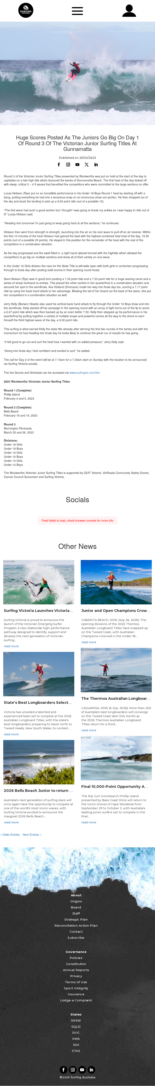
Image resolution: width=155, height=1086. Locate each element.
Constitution (76, 964)
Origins (76, 901)
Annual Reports (76, 970)
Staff (76, 913)
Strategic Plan (76, 919)
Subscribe (76, 938)
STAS (76, 1051)
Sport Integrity (76, 988)
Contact (76, 931)
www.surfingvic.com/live (85, 372)
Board (76, 907)
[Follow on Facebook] (59, 164)
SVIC (76, 1032)
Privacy (76, 976)
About (76, 895)
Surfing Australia (82, 1077)
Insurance (76, 994)
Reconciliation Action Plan (75, 925)
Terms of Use (76, 982)
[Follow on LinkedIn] (96, 164)
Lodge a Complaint (76, 1000)
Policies (76, 958)
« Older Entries (10, 834)
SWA (76, 1039)
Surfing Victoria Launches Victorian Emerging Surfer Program (63, 610)
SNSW (76, 1020)
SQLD (76, 1026)
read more (11, 646)
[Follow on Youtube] (77, 164)
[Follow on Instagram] (68, 164)
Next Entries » (32, 834)
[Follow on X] (87, 164)
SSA (76, 1045)
